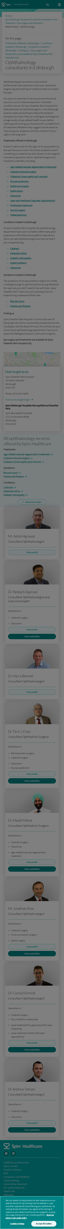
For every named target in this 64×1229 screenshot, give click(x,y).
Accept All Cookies (43, 1223)
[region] (32, 1212)
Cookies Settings (17, 1223)
